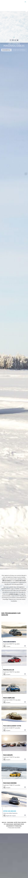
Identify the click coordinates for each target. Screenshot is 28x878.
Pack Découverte (9, 642)
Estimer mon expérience (19, 50)
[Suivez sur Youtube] (17, 40)
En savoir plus (6, 50)
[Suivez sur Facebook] (10, 40)
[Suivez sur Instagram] (13, 40)
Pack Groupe (8, 755)
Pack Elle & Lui (8, 670)
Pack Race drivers (10, 783)
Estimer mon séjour (22, 4)
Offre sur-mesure (9, 811)
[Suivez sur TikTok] (15, 40)
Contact (23, 7)
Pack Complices (9, 698)
